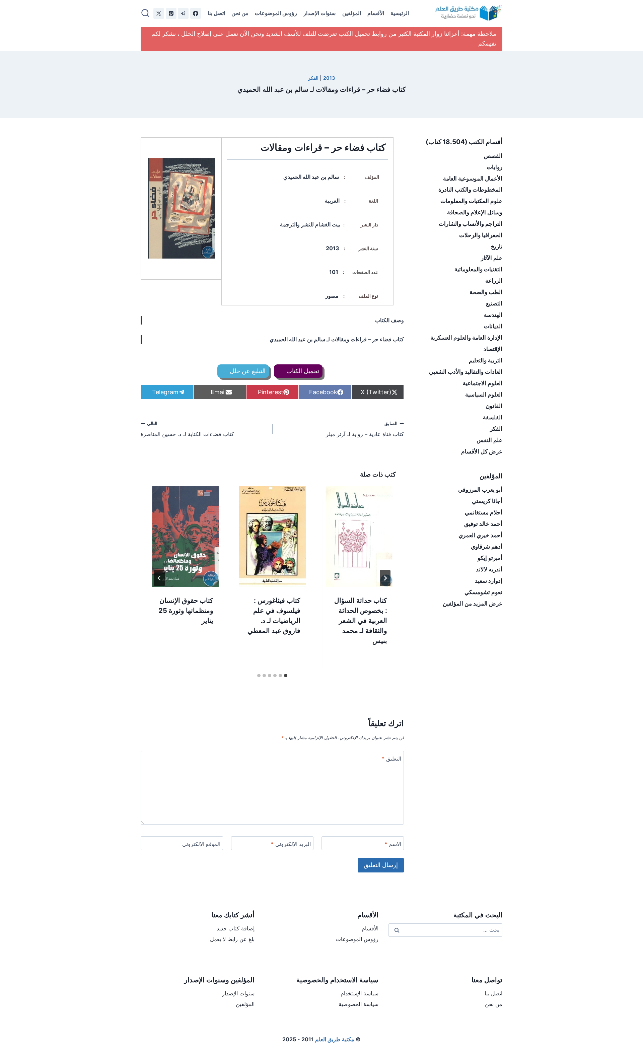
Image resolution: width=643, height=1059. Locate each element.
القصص (493, 155)
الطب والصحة (486, 292)
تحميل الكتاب (302, 370)
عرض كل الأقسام (481, 451)
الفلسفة (492, 417)
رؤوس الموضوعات (276, 13)
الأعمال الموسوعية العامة (472, 178)
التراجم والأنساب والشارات (470, 223)
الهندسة (493, 314)
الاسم (392, 844)
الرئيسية (399, 13)
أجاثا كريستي (487, 501)
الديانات (493, 326)
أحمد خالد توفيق (483, 523)
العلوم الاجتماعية (482, 383)
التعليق (391, 758)
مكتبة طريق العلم (334, 1039)
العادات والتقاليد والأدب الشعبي (465, 371)
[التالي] (159, 578)
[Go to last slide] (385, 578)
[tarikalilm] (183, 13)
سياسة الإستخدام (359, 993)
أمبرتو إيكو (490, 558)
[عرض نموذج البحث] (145, 13)
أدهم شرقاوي (486, 546)
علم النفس (489, 440)
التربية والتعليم (485, 360)
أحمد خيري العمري (480, 535)
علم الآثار (491, 258)
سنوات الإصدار (319, 13)
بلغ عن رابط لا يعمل (232, 939)
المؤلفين (351, 13)
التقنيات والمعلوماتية (478, 269)
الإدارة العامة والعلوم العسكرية (466, 337)
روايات (494, 167)
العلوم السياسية (483, 394)
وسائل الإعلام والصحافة (474, 212)
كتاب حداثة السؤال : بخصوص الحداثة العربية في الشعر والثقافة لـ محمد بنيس (360, 620)
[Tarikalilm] (195, 13)
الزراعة (493, 280)
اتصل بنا (216, 13)
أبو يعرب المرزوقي (480, 489)
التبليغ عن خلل (247, 370)
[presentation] (359, 536)
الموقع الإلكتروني (201, 844)
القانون (494, 406)
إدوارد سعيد (488, 580)
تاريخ (496, 246)
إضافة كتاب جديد (236, 928)
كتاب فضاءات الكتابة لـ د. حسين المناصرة (187, 429)
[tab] (285, 675)
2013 (329, 78)
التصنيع (494, 303)
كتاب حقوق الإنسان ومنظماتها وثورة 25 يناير (185, 610)
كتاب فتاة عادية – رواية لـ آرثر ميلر (365, 429)
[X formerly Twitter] (158, 13)
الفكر (313, 78)
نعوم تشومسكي (483, 592)
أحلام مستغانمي (483, 512)
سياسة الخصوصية (358, 1004)
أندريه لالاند (489, 569)
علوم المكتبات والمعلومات (471, 201)
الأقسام (375, 13)
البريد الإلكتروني (291, 844)
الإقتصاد (493, 349)
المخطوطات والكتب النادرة (470, 189)
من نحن (239, 13)
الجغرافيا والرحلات (480, 235)
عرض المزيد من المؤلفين (472, 603)
